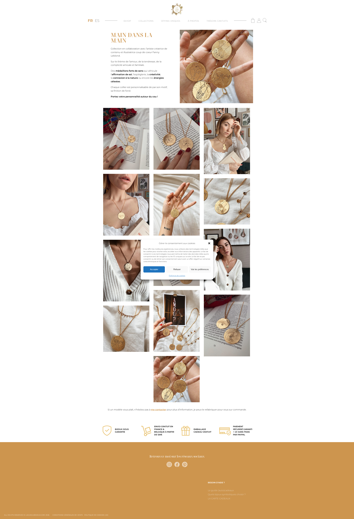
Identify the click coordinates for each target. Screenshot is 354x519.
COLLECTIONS (146, 21)
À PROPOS (193, 21)
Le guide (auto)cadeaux (221, 490)
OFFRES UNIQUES (170, 21)
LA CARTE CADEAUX (219, 498)
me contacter (158, 409)
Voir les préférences (200, 269)
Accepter (154, 269)
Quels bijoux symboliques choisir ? (227, 494)
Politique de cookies (177, 276)
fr (90, 20)
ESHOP (127, 21)
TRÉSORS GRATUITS (217, 21)
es (97, 20)
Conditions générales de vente (68, 515)
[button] (209, 243)
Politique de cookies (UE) (96, 515)
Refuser (177, 269)
